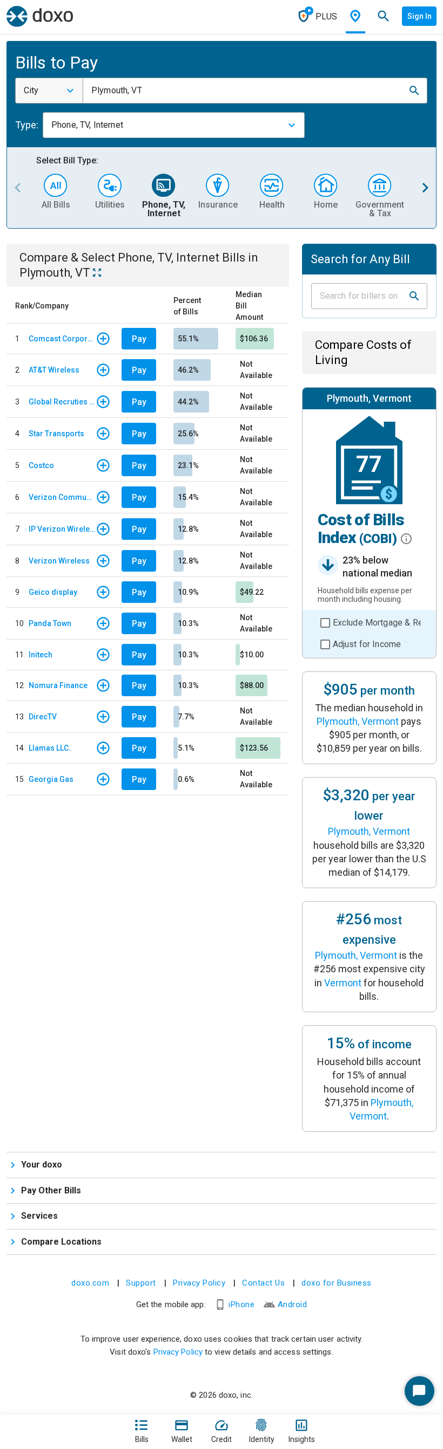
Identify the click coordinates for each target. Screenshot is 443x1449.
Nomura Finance (58, 685)
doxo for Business (336, 1283)
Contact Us (263, 1283)
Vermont (342, 982)
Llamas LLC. (50, 748)
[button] (414, 90)
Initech (40, 654)
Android (292, 1304)
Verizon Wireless (59, 561)
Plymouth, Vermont (358, 721)
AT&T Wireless (54, 370)
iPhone (241, 1304)
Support (141, 1283)
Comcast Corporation (62, 338)
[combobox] (49, 91)
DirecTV (43, 716)
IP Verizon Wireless (62, 529)
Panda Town (50, 623)
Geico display (53, 592)
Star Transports (56, 433)
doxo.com (90, 1283)
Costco (41, 465)
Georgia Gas (51, 779)
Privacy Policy (199, 1283)
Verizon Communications (62, 497)
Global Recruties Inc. (62, 401)
